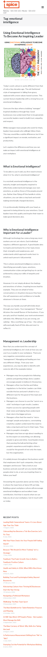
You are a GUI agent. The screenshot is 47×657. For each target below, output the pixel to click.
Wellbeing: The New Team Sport (15, 602)
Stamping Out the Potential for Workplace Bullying (22, 644)
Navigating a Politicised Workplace (16, 596)
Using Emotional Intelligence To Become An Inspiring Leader (23, 34)
